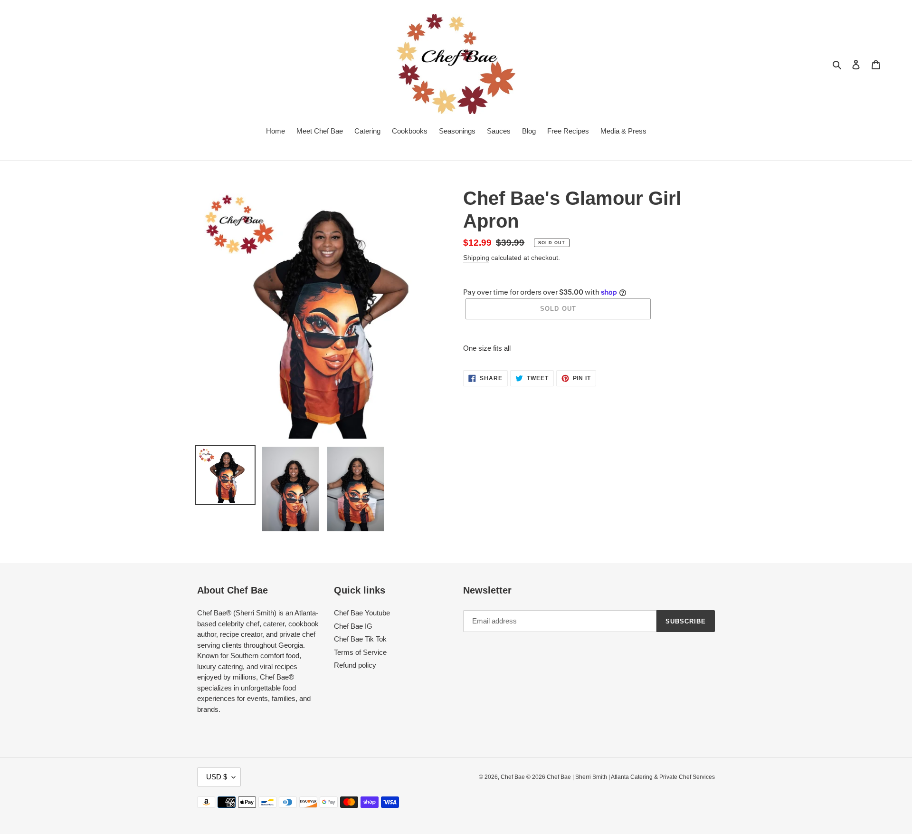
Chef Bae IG (353, 626)
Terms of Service (360, 652)
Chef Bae (513, 777)
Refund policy (355, 665)
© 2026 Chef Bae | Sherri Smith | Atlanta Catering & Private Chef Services (620, 777)
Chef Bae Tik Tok (360, 639)
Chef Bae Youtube (362, 613)
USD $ (216, 777)
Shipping (476, 257)
